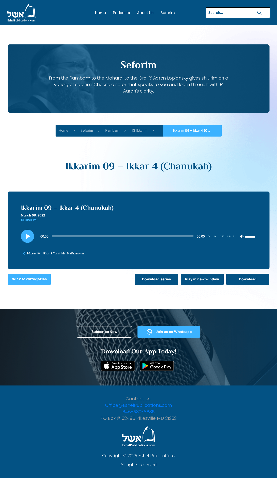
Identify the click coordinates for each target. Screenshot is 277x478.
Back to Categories (29, 279)
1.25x (222, 236)
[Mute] (242, 236)
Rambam (112, 130)
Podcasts (121, 12)
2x (234, 236)
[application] (138, 236)
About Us (145, 12)
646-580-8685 (138, 412)
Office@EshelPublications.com (138, 405)
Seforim (168, 12)
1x (215, 236)
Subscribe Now (104, 332)
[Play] (27, 236)
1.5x (229, 236)
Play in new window (202, 279)
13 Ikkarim (139, 130)
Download (248, 279)
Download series (156, 279)
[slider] (250, 236)
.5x (208, 236)
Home (100, 12)
